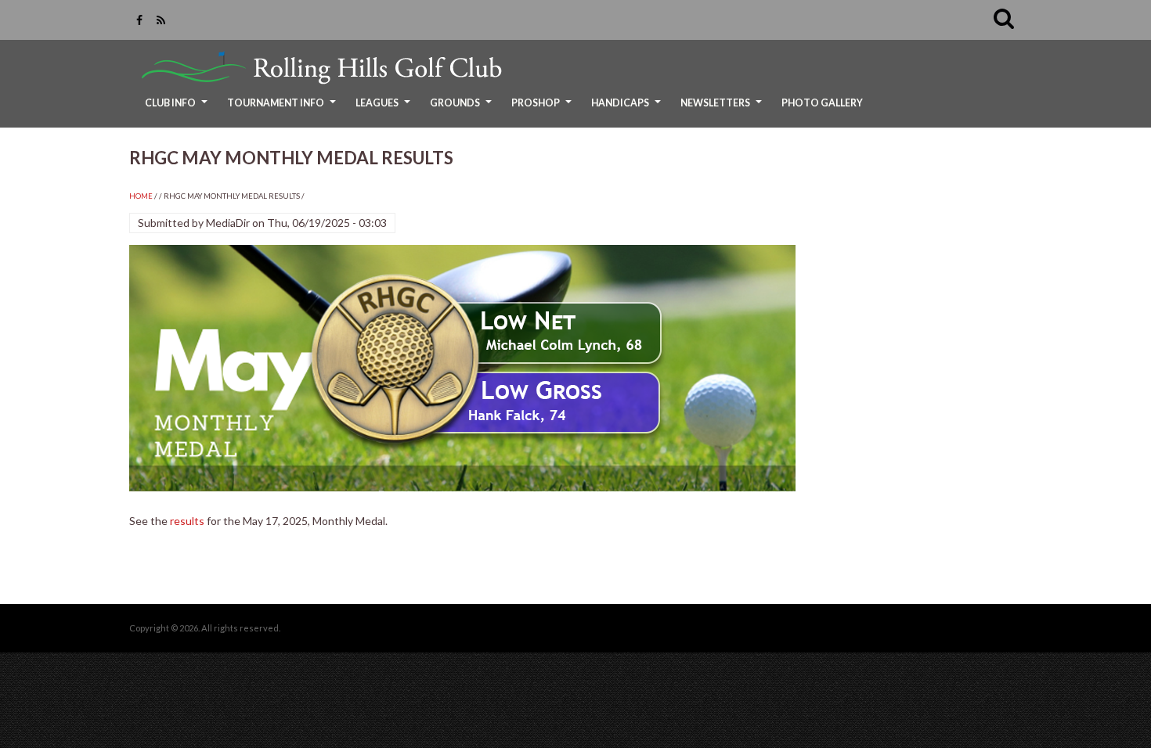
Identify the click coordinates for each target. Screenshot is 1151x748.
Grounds (463, 108)
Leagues (384, 108)
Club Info (178, 108)
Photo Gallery (822, 103)
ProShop (543, 108)
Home (141, 196)
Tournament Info (283, 108)
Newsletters (723, 108)
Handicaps (628, 108)
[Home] (317, 67)
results (187, 520)
